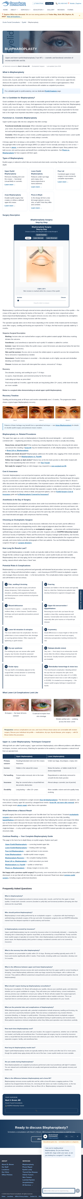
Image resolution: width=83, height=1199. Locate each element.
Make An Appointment (81, 599)
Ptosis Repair (27, 1167)
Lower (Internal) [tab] (38, 238)
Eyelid (24, 22)
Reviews (61, 10)
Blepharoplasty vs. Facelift (32, 456)
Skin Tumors (27, 1177)
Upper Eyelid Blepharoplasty (16, 844)
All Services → (27, 1185)
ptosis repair (22, 805)
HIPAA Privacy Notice (21, 1196)
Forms (70, 10)
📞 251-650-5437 (42, 1110)
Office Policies (7, 1175)
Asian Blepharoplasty (63, 425)
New (72, 1136)
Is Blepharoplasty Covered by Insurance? (33, 494)
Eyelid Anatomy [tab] (41, 235)
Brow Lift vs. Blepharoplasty (17, 450)
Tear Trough (45, 463)
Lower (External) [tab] (52, 238)
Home (5, 10)
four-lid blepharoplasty (48, 800)
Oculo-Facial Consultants (11, 22)
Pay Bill (50, 3)
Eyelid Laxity (27, 1169)
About (13, 10)
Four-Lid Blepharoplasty (14, 851)
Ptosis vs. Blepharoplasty (14, 868)
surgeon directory (25, 543)
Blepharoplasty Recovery (14, 858)
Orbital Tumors (27, 1175)
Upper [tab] (28, 238)
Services (25, 10)
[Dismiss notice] (80, 15)
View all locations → (14, 16)
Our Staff (5, 1167)
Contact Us (33, 1196)
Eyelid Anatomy (51, 91)
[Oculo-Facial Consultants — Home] (14, 3)
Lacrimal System (28, 1180)
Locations (5, 1169)
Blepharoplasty (28, 1164)
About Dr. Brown (8, 1164)
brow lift (28, 448)
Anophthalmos (27, 1182)
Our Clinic (5, 1172)
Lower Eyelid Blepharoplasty (16, 848)
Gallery (50, 10)
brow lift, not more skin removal (62, 802)
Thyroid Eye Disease (30, 1172)
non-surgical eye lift (58, 466)
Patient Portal (39, 3)
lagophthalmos (8, 820)
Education (37, 10)
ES (66, 1136)
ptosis (14, 147)
